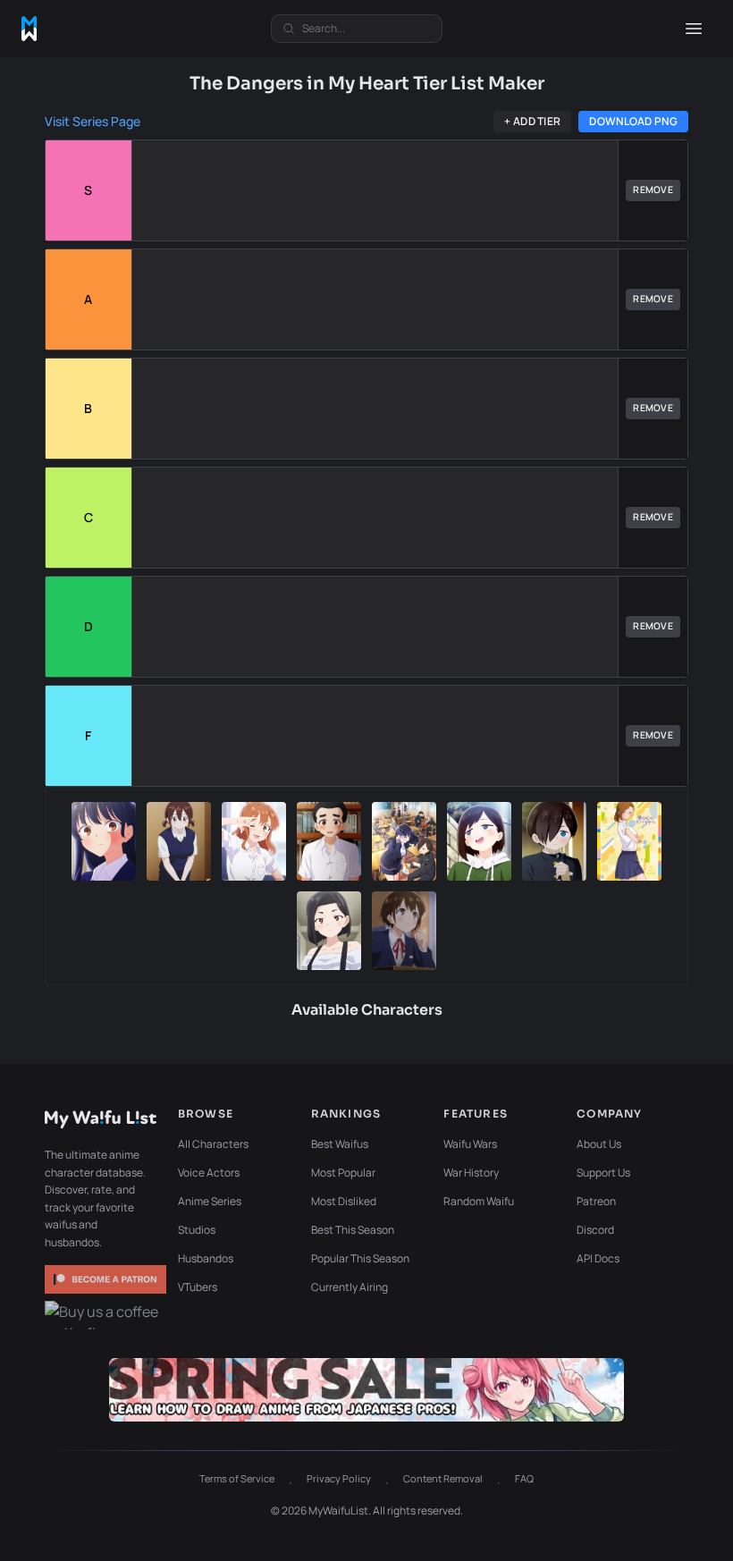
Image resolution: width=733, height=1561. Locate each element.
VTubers (197, 1287)
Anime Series (209, 1201)
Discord (595, 1229)
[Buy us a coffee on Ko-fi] (105, 1315)
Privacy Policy (339, 1478)
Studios (196, 1229)
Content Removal (443, 1478)
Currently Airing (349, 1287)
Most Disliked (343, 1201)
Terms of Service (236, 1478)
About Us (599, 1144)
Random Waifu (478, 1201)
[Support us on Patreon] (105, 1279)
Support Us (603, 1172)
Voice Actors (209, 1172)
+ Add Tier (532, 121)
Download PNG (633, 121)
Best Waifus (339, 1144)
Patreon (596, 1201)
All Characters (213, 1144)
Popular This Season (360, 1258)
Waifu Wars (470, 1144)
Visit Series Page (92, 121)
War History (471, 1172)
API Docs (598, 1258)
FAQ (524, 1478)
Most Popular (343, 1172)
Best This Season (352, 1229)
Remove (653, 189)
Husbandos (205, 1258)
